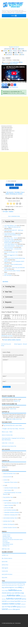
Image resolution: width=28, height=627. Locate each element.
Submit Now (13, 408)
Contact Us (4, 467)
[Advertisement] (14, 32)
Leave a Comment (14, 187)
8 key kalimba (8, 583)
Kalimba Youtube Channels (10, 527)
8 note (15, 585)
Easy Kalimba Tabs (8, 497)
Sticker (7, 194)
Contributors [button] (9, 307)
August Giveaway (8, 505)
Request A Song (10, 184)
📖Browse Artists (7, 48)
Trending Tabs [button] (10, 286)
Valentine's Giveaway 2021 (11, 514)
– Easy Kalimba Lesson (7, 544)
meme (22, 601)
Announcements (7, 476)
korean (12, 601)
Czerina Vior (5, 571)
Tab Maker (17, 192)
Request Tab (17, 401)
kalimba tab (4, 595)
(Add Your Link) (5, 549)
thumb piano (23, 606)
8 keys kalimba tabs (9, 585)
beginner (11, 587)
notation (5, 604)
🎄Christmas (21, 48)
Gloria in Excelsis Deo (7, 435)
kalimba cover (10, 593)
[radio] (7, 203)
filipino (6, 590)
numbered (23, 604)
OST (6, 606)
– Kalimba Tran (5, 545)
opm (3, 606)
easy (20, 587)
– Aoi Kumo (4, 541)
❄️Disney (15, 50)
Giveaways (6, 500)
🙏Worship (21, 54)
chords (16, 587)
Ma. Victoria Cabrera (7, 558)
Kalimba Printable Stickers (11, 488)
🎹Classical (20, 52)
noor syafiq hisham (14, 62)
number (18, 604)
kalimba (9, 339)
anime (7, 587)
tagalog (18, 606)
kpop (16, 601)
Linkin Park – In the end (8, 443)
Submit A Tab (18, 184)
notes (11, 603)
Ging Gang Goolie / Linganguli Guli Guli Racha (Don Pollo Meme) (13, 438)
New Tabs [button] (8, 292)
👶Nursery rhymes (8, 54)
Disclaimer (18, 623)
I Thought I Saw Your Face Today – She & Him (13, 428)
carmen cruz (5, 555)
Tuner (22, 192)
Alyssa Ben (4, 577)
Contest (5, 480)
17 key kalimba (20, 585)
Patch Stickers (7, 490)
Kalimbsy (8, 601)
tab (11, 606)
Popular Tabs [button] (9, 221)
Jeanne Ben (5, 561)
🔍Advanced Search (14, 47)
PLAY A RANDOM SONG (14, 216)
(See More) (5, 281)
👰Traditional (15, 54)
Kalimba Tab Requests (8, 524)
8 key (4, 583)
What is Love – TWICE (7, 431)
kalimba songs (19, 593)
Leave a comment (14, 63)
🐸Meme (10, 50)
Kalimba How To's (7, 521)
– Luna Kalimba (6, 542)
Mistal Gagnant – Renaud (20, 344)
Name (4, 376)
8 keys (20, 583)
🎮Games (24, 50)
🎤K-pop (10, 52)
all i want (5, 339)
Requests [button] (8, 302)
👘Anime (20, 50)
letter (19, 601)
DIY (4, 485)
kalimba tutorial (13, 598)
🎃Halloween (4, 50)
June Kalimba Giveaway (10, 510)
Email (4, 381)
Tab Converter (10, 192)
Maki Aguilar (5, 568)
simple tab (18, 339)
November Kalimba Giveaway (11, 512)
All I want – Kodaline (8, 211)
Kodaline (13, 339)
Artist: (9, 181)
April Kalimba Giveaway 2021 (11, 503)
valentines (10, 609)
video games (16, 609)
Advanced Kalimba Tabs (9, 473)
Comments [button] (9, 297)
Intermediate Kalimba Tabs (10, 518)
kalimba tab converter (6, 335)
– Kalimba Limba (6, 536)
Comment (5, 359)
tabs (14, 606)
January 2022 (7, 507)
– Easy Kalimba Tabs (7, 538)
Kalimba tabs (13, 595)
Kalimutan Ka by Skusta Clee (9, 446)
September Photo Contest (10, 482)
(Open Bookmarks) (13, 87)
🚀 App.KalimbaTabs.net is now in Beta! (12, 425)
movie (25, 601)
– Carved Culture (6, 534)
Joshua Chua (5, 564)
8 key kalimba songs (15, 583)
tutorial (5, 609)
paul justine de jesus (7, 574)
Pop (8, 607)
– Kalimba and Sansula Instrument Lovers (12, 539)
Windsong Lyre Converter (16, 194)
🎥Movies (15, 52)
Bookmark (5, 87)
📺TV (6, 52)
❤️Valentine (14, 48)
